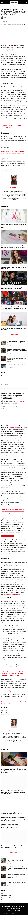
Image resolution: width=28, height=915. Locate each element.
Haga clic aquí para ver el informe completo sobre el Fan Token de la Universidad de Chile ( (13, 153)
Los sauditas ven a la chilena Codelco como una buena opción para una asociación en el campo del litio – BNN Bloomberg (13, 819)
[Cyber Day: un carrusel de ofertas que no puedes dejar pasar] (14, 319)
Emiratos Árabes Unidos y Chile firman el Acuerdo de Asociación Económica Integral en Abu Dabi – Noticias (13, 792)
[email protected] (5, 714)
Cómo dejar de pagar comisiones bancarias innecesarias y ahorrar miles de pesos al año (13, 246)
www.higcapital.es (11, 691)
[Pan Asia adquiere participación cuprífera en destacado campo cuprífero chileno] (14, 837)
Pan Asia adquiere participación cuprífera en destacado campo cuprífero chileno (13, 846)
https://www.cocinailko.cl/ (12, 594)
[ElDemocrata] (14, 2)
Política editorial (4, 382)
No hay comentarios (17, 20)
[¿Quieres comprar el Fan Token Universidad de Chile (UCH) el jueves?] (14, 32)
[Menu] (2, 2)
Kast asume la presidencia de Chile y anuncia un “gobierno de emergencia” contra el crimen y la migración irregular (13, 308)
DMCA (2, 375)
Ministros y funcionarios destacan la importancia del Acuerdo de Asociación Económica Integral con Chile (11, 826)
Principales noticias (7, 20)
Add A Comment (14, 334)
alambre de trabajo (15, 427)
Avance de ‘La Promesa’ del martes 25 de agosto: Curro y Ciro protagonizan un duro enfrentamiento (16, 358)
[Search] (26, 2)
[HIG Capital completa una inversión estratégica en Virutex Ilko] (14, 414)
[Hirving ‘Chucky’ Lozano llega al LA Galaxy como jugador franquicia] (3, 366)
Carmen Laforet (8, 17)
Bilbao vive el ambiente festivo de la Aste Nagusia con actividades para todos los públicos (16, 343)
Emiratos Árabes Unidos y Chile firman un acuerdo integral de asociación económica (12, 812)
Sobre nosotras (4, 384)
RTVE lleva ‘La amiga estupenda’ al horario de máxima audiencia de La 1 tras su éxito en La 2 (17, 350)
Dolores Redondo (8, 401)
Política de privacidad (6, 380)
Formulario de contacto (6, 377)
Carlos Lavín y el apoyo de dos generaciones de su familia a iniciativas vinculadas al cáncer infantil (13, 226)
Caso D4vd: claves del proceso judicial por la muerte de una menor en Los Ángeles (12, 287)
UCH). (3, 155)
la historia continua (7, 535)
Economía (22, 401)
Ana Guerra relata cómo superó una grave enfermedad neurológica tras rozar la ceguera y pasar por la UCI (14, 267)
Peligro (12, 47)
